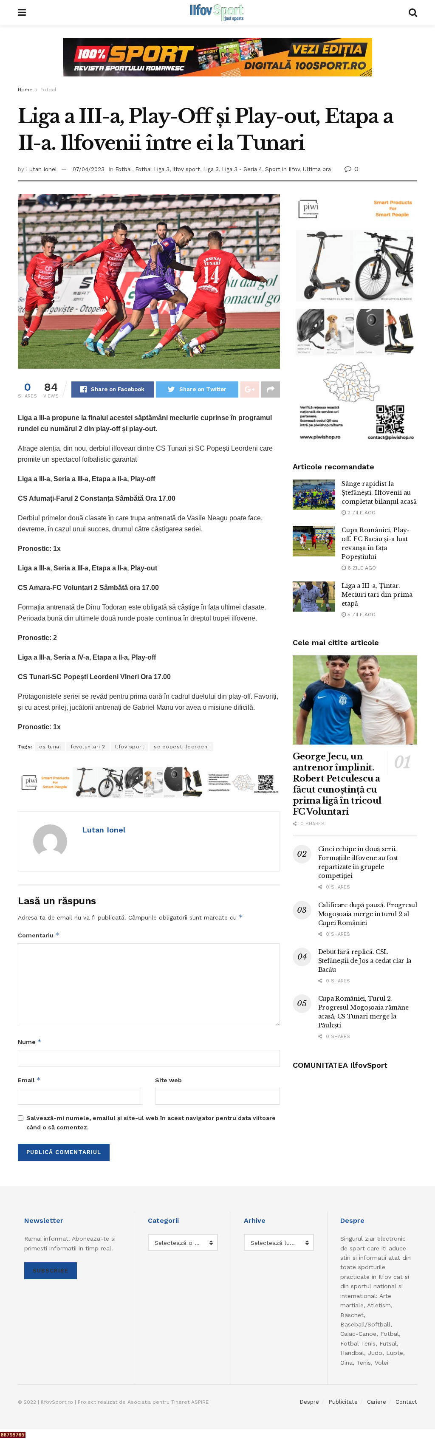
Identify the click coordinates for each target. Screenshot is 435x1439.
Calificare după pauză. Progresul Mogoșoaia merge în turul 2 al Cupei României (367, 914)
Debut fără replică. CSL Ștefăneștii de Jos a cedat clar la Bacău (364, 960)
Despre (309, 1402)
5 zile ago (361, 615)
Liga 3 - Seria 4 (242, 169)
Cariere (376, 1402)
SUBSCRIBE (50, 1270)
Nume (30, 1042)
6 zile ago (361, 568)
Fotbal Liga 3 (152, 169)
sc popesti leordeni (181, 747)
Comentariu (38, 935)
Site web (168, 1080)
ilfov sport (186, 169)
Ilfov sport (129, 747)
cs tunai (50, 747)
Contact (406, 1402)
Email (29, 1080)
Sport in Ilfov (282, 169)
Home (25, 90)
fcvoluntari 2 (88, 747)
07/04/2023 (89, 169)
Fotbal (48, 90)
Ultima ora (317, 169)
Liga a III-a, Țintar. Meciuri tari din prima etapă (377, 594)
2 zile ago (361, 513)
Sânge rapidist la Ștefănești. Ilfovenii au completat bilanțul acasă (379, 492)
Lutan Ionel (41, 169)
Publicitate (343, 1402)
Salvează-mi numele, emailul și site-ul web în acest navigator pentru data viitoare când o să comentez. (151, 1123)
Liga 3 (211, 169)
